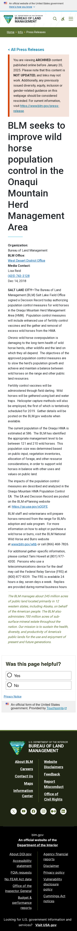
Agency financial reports (55, 856)
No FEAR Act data (18, 879)
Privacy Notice (13, 696)
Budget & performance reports (22, 903)
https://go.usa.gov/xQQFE (30, 506)
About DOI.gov (20, 854)
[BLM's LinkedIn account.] (63, 811)
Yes (17, 675)
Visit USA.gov (45, 925)
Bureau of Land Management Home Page (29, 19)
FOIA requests (21, 872)
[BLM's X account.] (13, 811)
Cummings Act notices (54, 898)
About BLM (24, 762)
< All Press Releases (26, 49)
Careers (26, 769)
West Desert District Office (26, 260)
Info (20, 32)
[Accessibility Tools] (63, 19)
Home (10, 32)
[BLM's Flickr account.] (53, 811)
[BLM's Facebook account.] (33, 811)
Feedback (52, 774)
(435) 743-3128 (19, 276)
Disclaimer (51, 866)
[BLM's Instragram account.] (43, 811)
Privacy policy (54, 872)
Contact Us (24, 776)
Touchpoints (55, 708)
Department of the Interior (37, 845)
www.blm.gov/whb (24, 544)
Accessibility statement (22, 863)
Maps (28, 783)
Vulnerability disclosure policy (52, 884)
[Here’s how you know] (38, 5)
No (16, 685)
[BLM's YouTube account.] (24, 811)
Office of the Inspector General (18, 888)
